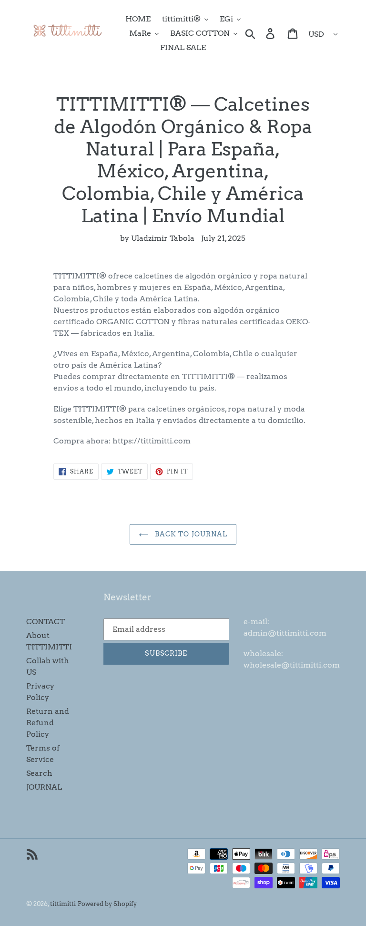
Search (39, 773)
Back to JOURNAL (190, 534)
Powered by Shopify (107, 903)
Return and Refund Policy (47, 723)
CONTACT (45, 621)
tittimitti (63, 903)
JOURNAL (44, 787)
